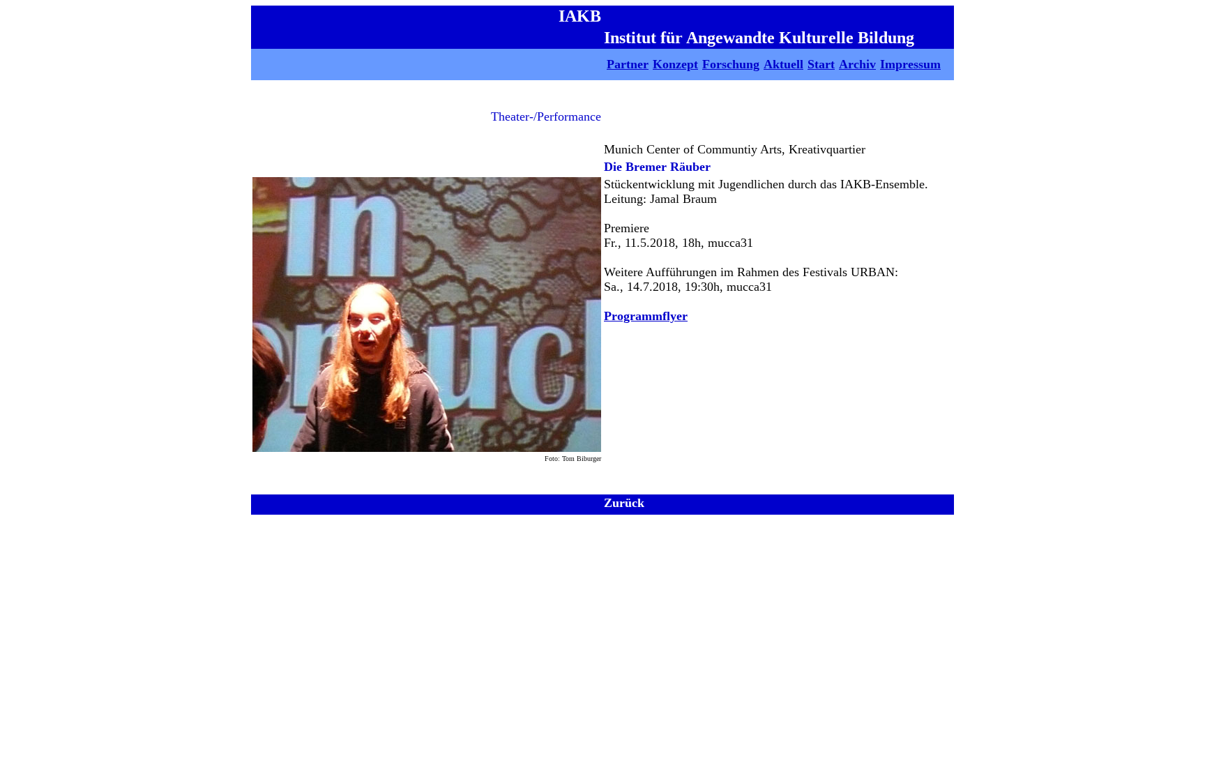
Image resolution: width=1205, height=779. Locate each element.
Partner (628, 64)
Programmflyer (646, 316)
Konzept (675, 64)
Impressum (910, 64)
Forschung (730, 64)
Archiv (857, 64)
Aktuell (783, 64)
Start (821, 64)
